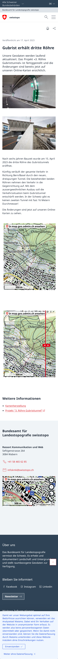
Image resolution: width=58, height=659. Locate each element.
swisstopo (14, 17)
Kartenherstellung (15, 406)
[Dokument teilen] (54, 28)
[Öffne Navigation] (53, 17)
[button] (53, 562)
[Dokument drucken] (47, 28)
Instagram (30, 586)
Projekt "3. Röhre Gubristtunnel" (23, 410)
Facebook (11, 586)
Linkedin (47, 586)
